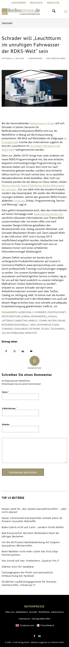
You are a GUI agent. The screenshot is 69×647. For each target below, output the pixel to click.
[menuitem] (19, 2)
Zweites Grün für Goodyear (18, 566)
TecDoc (45, 328)
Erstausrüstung (11, 316)
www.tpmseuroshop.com (48, 214)
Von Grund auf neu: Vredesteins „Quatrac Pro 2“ (30, 560)
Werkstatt (31, 332)
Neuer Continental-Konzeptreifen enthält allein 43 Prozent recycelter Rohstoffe (32, 519)
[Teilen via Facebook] (6, 351)
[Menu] (65, 12)
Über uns (9, 611)
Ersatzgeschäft (57, 312)
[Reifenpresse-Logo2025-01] (21, 11)
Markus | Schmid (37, 320)
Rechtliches (44, 611)
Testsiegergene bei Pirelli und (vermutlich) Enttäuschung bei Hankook (27, 574)
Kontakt (33, 611)
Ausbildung (24, 312)
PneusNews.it (47, 625)
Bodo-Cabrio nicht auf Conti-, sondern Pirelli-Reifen (33, 527)
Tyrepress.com (27, 625)
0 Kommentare (35, 58)
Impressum (24, 618)
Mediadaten (22, 611)
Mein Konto (36, 2)
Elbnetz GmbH (58, 642)
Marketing (21, 320)
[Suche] (55, 11)
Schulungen (21, 328)
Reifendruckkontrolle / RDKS (19, 324)
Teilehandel (58, 328)
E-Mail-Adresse (9, 408)
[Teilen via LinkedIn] (23, 351)
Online (61, 320)
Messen (52, 320)
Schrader (7, 328)
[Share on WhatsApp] (14, 351)
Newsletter (53, 2)
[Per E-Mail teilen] (31, 351)
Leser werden (18, 2)
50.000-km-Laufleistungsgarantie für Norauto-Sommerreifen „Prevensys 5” (29, 583)
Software (34, 328)
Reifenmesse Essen (48, 324)
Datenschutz (57, 611)
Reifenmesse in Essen (42, 123)
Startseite (7, 23)
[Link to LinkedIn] (39, 635)
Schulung (19, 200)
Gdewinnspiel (39, 316)
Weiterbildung (15, 332)
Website (6, 424)
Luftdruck (8, 320)
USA (4, 332)
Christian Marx (57, 58)
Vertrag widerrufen (40, 618)
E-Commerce (39, 312)
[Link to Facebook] (34, 635)
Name (5, 391)
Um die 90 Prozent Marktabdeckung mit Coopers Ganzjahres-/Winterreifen (31, 544)
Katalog (52, 316)
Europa (26, 316)
